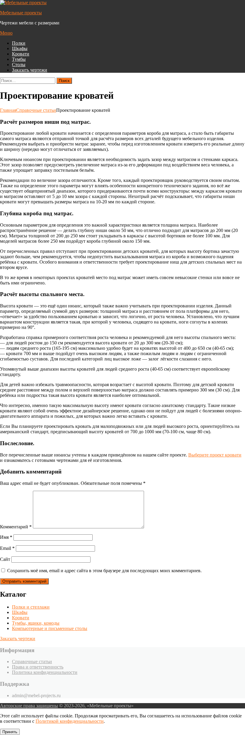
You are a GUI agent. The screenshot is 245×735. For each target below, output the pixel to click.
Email (7, 548)
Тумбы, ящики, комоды (35, 623)
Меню (6, 32)
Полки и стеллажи (31, 606)
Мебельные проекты (21, 12)
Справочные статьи (32, 661)
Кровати (20, 53)
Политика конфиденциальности (44, 672)
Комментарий (16, 526)
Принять (9, 732)
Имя (6, 537)
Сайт (5, 559)
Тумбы (19, 59)
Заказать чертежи (17, 638)
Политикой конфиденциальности (70, 721)
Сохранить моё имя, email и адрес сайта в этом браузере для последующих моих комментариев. (104, 570)
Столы (18, 64)
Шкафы (19, 48)
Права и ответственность (37, 666)
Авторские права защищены (29, 705)
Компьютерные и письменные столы (49, 628)
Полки (18, 43)
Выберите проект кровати (214, 454)
